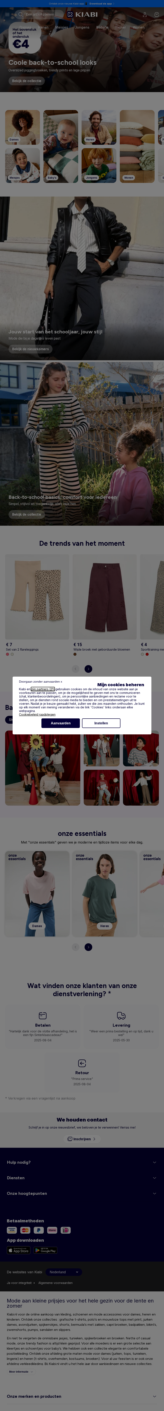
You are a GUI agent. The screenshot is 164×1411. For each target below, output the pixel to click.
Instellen (101, 723)
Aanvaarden (61, 723)
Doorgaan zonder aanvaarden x (40, 681)
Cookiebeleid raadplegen (37, 714)
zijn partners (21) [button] (42, 689)
